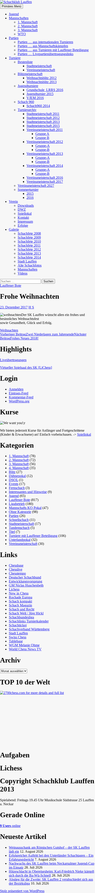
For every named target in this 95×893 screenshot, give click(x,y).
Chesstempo (17, 573)
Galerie (14, 229)
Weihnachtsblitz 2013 (42, 82)
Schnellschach (19, 520)
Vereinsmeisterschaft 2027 (36, 185)
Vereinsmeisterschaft (41, 70)
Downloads (26, 205)
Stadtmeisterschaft (39, 66)
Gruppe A (42, 134)
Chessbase (16, 565)
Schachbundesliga (21, 617)
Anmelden (16, 389)
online (10, 826)
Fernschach (17, 488)
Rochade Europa (20, 597)
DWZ (22, 209)
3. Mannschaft (28, 30)
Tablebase (16, 641)
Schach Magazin (20, 605)
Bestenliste (25, 62)
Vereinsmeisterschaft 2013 (45, 154)
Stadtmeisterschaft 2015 (43, 126)
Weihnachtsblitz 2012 (42, 78)
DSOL (13, 480)
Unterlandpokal (19, 540)
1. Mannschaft (28, 22)
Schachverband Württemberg (29, 629)
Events (13, 484)
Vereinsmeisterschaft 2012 (45, 142)
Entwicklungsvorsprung (25, 581)
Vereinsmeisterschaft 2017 (45, 181)
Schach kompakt (20, 601)
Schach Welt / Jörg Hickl (26, 613)
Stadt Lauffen (27, 261)
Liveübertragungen (13, 360)
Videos (22, 273)
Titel (12, 532)
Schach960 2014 (38, 106)
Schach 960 (26, 102)
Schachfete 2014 (29, 257)
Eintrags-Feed (18, 393)
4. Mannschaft (19, 468)
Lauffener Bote (10, 285)
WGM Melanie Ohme (24, 645)
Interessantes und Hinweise (28, 492)
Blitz (12, 472)
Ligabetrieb (17, 504)
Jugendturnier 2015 (40, 94)
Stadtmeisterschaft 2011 (43, 114)
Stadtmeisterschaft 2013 (43, 122)
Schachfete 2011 (29, 245)
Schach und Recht (21, 609)
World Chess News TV (25, 649)
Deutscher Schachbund (25, 577)
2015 (30, 193)
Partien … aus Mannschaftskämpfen (43, 46)
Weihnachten (9, 330)
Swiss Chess (17, 637)
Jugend (14, 14)
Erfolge (23, 225)
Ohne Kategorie (20, 512)
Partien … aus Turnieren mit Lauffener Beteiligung (53, 50)
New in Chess (18, 593)
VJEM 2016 (35, 98)
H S (31, 307)
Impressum (25, 221)
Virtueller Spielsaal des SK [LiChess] (26, 367)
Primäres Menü (11, 6)
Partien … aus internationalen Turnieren (45, 42)
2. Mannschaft (28, 26)
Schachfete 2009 (29, 237)
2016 (30, 197)
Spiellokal (25, 213)
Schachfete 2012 (29, 249)
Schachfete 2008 (29, 233)
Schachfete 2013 (29, 253)
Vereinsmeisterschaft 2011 (45, 130)
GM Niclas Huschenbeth (26, 585)
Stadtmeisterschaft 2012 (43, 118)
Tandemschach (19, 528)
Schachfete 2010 (29, 241)
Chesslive (15, 569)
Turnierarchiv (27, 110)
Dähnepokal (17, 476)
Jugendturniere (28, 86)
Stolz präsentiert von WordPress (22, 891)
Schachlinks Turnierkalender (29, 621)
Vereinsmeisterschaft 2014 (45, 166)
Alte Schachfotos (30, 265)
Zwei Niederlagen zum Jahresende (37, 334)
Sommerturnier (28, 189)
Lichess (14, 589)
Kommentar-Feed (21, 397)
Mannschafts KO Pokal (25, 508)
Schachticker (18, 625)
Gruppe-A (42, 146)
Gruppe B (42, 138)
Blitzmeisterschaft (30, 74)
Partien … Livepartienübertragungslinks (45, 54)
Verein (13, 201)
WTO (22, 34)
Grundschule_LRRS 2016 (45, 90)
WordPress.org (19, 401)
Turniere (15, 58)
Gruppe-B (42, 150)
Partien (14, 38)
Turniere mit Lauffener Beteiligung (33, 536)
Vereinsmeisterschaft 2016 (45, 177)
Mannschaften (18, 18)
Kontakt (23, 217)
